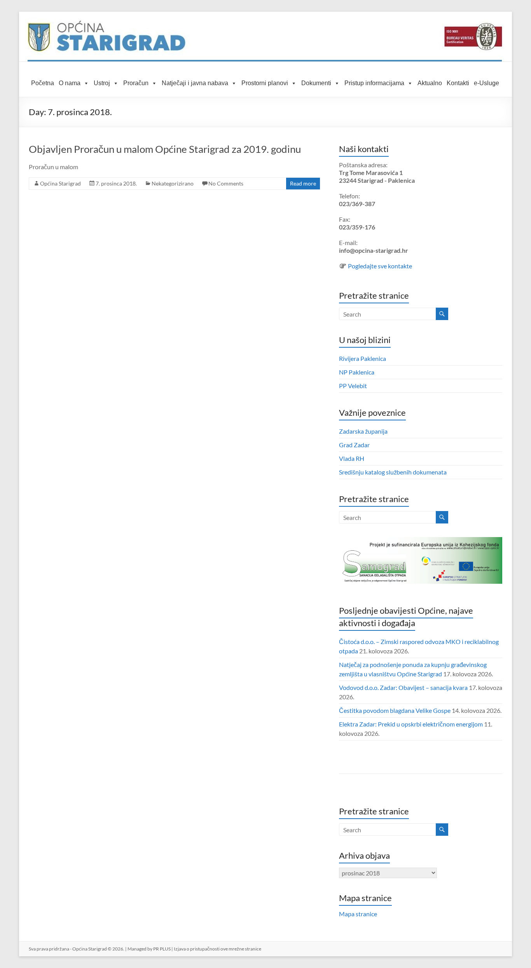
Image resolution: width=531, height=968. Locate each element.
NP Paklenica (356, 372)
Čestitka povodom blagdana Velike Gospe (395, 710)
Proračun (135, 83)
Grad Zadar (354, 444)
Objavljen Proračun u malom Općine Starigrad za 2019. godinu (165, 149)
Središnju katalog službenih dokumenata (393, 472)
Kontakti (458, 83)
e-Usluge (486, 83)
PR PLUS (162, 949)
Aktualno (429, 83)
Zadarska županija (363, 431)
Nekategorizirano (173, 183)
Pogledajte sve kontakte (380, 266)
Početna (42, 83)
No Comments (225, 183)
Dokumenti (316, 83)
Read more (303, 183)
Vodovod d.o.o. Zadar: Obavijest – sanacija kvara (403, 687)
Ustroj (102, 83)
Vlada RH (351, 458)
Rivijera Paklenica (362, 358)
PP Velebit (353, 385)
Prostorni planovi (264, 83)
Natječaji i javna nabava (195, 83)
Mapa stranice (358, 913)
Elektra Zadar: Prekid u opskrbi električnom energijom (411, 724)
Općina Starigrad (60, 183)
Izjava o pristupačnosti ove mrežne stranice (217, 949)
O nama (69, 83)
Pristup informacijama (374, 83)
